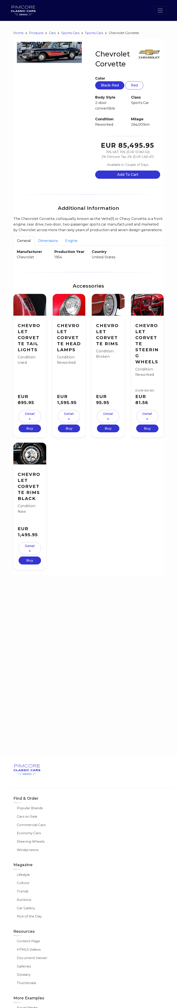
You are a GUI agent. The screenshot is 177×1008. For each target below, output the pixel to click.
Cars (52, 33)
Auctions (24, 900)
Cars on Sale (27, 816)
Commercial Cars (31, 825)
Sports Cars (70, 33)
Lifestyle (23, 875)
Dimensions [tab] (48, 241)
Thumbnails (26, 983)
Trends (22, 891)
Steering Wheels (30, 841)
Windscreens (27, 850)
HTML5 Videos (29, 949)
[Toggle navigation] (160, 10)
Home (18, 33)
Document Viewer (32, 958)
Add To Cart (127, 174)
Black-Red (110, 85)
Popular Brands (30, 808)
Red (134, 85)
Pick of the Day (29, 916)
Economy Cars (29, 833)
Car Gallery (26, 908)
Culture (23, 883)
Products (36, 33)
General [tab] (24, 241)
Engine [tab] (71, 241)
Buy (29, 428)
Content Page (28, 941)
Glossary (23, 974)
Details (30, 416)
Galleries (24, 966)
